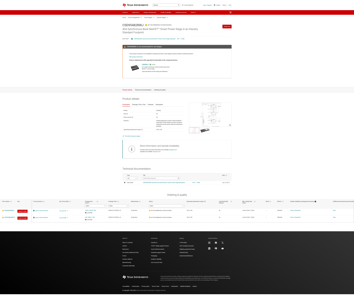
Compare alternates (137, 57)
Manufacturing (126, 262)
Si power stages (161, 17)
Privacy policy (145, 286)
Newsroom (125, 249)
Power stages (148, 17)
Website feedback (185, 286)
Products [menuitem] (125, 12)
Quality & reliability (156, 259)
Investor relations (127, 259)
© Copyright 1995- (129, 290)
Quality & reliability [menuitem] (166, 12)
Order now (227, 26)
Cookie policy (135, 286)
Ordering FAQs (184, 252)
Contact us (154, 242)
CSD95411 (145, 64)
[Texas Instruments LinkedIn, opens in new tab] (209, 249)
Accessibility (125, 286)
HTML (183, 39)
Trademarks (174, 286)
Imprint (195, 286)
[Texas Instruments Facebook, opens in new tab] (216, 243)
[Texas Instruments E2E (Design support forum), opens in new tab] (216, 249)
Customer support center (158, 252)
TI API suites (183, 242)
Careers (124, 246)
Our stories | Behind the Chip (130, 252)
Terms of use (165, 286)
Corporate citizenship (128, 265)
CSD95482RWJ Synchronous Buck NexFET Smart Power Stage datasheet (155, 39)
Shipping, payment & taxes (187, 249)
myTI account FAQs (156, 262)
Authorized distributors (186, 256)
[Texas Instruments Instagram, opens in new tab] (209, 243)
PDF (178, 39)
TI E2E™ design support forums (160, 246)
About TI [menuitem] (193, 12)
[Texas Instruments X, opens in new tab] (222, 243)
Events (124, 256)
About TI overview (127, 242)
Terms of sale (155, 286)
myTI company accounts (187, 246)
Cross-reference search (157, 249)
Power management (134, 17)
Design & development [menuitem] (150, 12)
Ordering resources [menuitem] (181, 12)
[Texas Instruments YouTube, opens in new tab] (222, 249)
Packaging (154, 256)
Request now (173, 149)
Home (124, 17)
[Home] (135, 5)
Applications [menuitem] (135, 12)
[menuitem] (230, 12)
